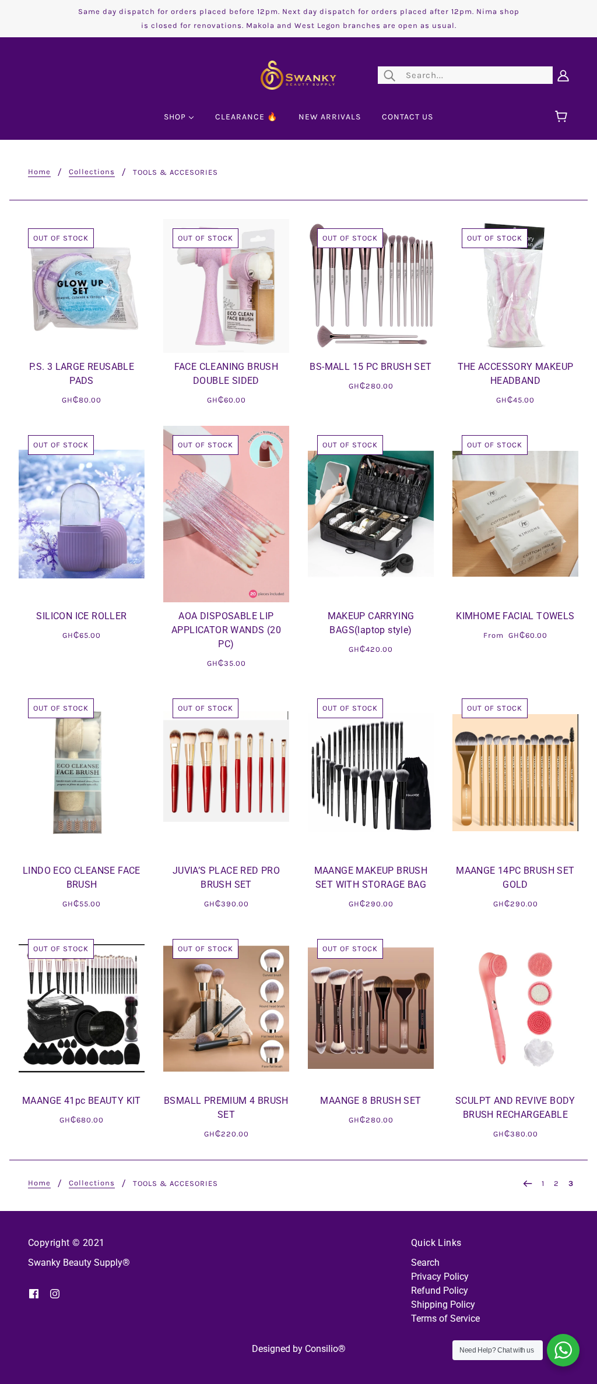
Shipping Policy (443, 1304)
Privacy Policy (440, 1276)
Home (39, 172)
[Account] (563, 75)
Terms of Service (445, 1318)
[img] (33, 1293)
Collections (92, 172)
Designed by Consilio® (299, 1348)
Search (425, 1262)
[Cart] (562, 117)
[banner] (298, 74)
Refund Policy (439, 1290)
